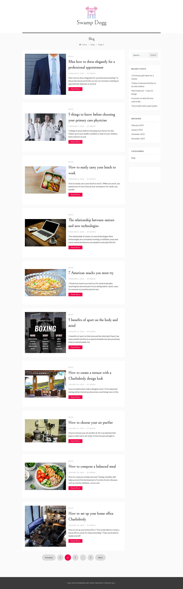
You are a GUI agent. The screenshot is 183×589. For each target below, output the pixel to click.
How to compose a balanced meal (92, 466)
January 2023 (137, 130)
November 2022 (138, 138)
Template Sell (109, 583)
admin (93, 73)
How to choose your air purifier (90, 422)
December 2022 (138, 134)
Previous (49, 557)
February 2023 (137, 125)
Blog (70, 56)
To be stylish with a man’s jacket (144, 106)
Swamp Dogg (91, 22)
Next (100, 557)
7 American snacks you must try (91, 273)
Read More (75, 89)
